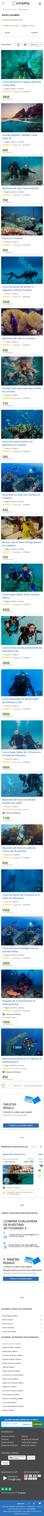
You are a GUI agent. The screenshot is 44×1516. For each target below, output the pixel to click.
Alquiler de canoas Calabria (11, 1363)
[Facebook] (34, 1504)
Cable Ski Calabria (8, 1367)
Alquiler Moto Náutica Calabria (13, 1383)
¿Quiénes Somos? (8, 1436)
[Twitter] (39, 1504)
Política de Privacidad (9, 1445)
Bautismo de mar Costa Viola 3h (20, 188)
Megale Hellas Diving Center (14, 1154)
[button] (40, 1147)
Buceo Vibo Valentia (9, 1331)
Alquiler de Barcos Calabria (11, 1347)
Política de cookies (28, 1445)
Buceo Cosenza (7, 1320)
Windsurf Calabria (8, 1410)
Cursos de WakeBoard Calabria (13, 1406)
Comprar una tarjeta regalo (21, 1279)
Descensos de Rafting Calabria (12, 1398)
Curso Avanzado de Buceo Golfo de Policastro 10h (20, 700)
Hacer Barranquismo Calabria (12, 1355)
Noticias (24, 1436)
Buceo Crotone (7, 1324)
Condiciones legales (29, 1442)
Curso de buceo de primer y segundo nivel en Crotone (18, 288)
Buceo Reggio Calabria (10, 1316)
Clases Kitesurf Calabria (10, 1379)
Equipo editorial (7, 1442)
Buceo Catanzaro (8, 1327)
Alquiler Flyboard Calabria (11, 1371)
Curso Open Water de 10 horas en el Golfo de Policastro (21, 754)
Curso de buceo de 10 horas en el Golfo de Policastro (21, 896)
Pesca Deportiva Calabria (11, 1394)
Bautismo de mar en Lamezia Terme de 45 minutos (19, 849)
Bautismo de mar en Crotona (18, 338)
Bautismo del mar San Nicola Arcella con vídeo (18, 801)
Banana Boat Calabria (9, 1351)
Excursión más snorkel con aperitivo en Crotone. (17, 443)
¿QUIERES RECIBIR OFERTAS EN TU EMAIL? (21, 1420)
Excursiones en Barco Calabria (12, 1391)
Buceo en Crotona (12, 238)
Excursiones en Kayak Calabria (12, 1375)
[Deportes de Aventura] (20, 3)
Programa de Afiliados (30, 1439)
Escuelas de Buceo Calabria (11, 1359)
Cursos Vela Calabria (9, 1402)
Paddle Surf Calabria (9, 1387)
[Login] (40, 3)
